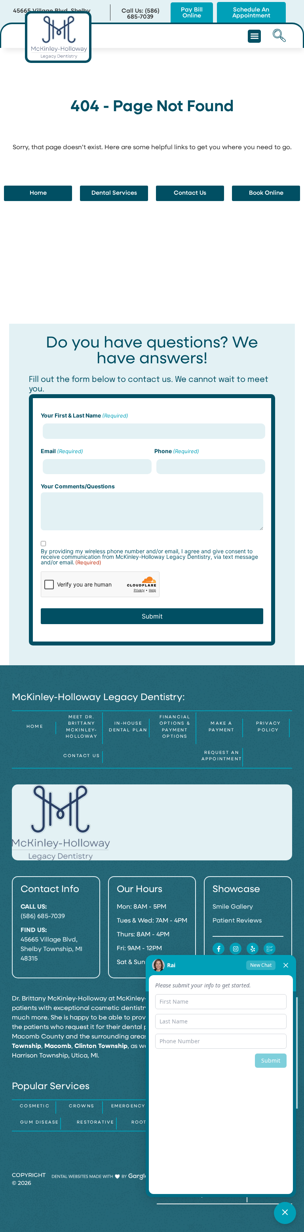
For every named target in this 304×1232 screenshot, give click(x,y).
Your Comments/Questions (78, 486)
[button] (254, 36)
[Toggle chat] (285, 1213)
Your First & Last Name (84, 415)
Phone (176, 451)
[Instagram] (235, 949)
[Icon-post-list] (270, 949)
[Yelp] (252, 949)
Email (62, 451)
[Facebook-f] (218, 949)
